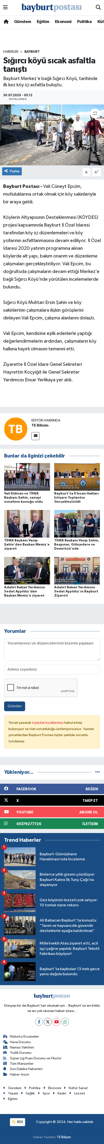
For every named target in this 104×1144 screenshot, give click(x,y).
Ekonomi (63, 22)
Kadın (62, 1093)
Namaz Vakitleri (22, 1047)
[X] (48, 1022)
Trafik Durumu (20, 1053)
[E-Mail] (35, 436)
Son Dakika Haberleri (26, 1069)
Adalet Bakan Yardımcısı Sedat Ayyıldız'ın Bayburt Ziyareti (76, 591)
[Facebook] (39, 1022)
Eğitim (43, 22)
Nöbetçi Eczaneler (24, 1036)
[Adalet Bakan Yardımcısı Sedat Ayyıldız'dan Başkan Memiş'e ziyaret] (27, 570)
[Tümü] (97, 772)
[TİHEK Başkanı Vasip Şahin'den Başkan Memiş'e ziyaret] (27, 524)
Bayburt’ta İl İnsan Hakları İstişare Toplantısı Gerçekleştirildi (76, 497)
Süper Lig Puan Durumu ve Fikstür (35, 1058)
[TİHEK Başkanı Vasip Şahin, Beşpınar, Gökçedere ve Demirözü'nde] (77, 524)
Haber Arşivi (19, 1074)
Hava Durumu (20, 1042)
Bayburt (32, 51)
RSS (19, 1122)
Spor (46, 1093)
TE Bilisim (39, 425)
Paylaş (15, 171)
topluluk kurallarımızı (48, 722)
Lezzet (79, 1093)
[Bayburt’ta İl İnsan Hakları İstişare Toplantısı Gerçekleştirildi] (77, 477)
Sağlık (30, 1093)
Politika (84, 22)
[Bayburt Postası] (52, 8)
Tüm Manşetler (22, 1063)
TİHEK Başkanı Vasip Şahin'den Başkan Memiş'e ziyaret (27, 544)
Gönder (14, 706)
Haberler (10, 51)
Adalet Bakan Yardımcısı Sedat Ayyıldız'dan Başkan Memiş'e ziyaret (24, 591)
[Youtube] (56, 1022)
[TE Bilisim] (15, 429)
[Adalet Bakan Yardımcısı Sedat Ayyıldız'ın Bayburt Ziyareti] (77, 570)
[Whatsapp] (65, 1022)
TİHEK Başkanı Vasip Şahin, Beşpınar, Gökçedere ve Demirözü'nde (76, 544)
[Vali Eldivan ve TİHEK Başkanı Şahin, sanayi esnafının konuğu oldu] (27, 477)
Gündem (22, 22)
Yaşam (13, 1093)
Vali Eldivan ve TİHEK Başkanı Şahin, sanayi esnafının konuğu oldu (23, 497)
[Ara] (98, 8)
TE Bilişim (64, 1137)
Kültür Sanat (78, 1088)
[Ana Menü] (5, 8)
